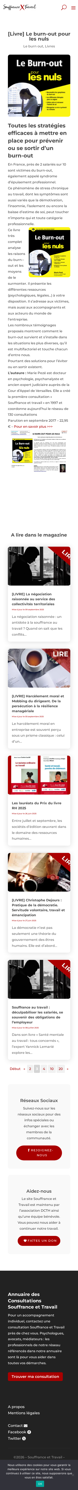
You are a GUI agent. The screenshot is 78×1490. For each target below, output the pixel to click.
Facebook (17, 1432)
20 (61, 1069)
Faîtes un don (42, 1241)
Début (15, 1069)
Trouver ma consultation (35, 1376)
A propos (16, 1407)
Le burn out (33, 46)
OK (40, 1483)
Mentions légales (24, 1413)
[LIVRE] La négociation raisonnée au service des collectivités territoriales (33, 599)
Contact (15, 1425)
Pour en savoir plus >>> (33, 427)
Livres (50, 46)
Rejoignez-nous (42, 1152)
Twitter (14, 1438)
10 (52, 1069)
